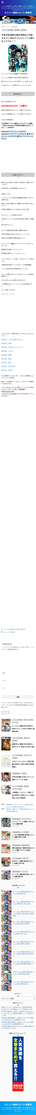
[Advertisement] (18, 154)
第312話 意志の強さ (8, 366)
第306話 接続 (6, 343)
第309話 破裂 (6, 355)
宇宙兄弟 (22, 629)
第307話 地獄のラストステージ (12, 347)
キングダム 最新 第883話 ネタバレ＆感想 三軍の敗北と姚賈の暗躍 (23, 913)
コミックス (6, 632)
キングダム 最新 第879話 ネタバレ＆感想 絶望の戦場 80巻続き (23, 954)
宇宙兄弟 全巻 (8, 392)
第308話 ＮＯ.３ (7, 351)
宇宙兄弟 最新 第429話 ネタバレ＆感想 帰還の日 (17, 1026)
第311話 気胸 (6, 362)
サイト (4, 688)
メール (4, 680)
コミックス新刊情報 (8, 629)
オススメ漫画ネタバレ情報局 (18, 12)
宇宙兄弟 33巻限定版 (18, 134)
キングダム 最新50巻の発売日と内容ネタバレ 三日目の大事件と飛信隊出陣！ (23, 728)
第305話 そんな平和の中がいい (12, 339)
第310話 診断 (6, 358)
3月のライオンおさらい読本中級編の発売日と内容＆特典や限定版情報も (23, 764)
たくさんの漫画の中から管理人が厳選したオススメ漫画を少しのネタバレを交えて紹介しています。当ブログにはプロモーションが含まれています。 (18, 1109)
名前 (3, 673)
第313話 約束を (7, 370)
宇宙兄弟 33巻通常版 (18, 131)
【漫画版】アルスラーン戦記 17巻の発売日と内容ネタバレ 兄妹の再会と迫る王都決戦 (23, 795)
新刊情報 (17, 629)
